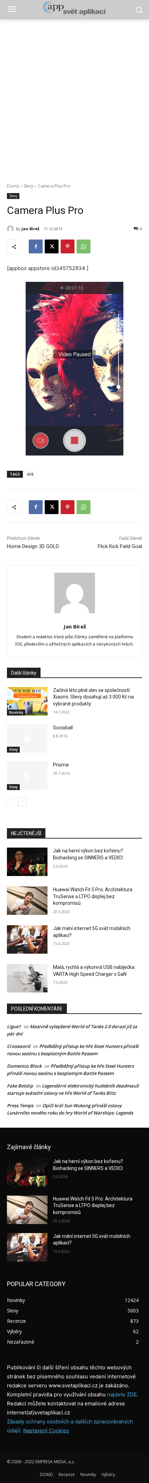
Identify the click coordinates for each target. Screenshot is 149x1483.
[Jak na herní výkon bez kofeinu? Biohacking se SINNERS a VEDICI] (27, 862)
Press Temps (20, 1105)
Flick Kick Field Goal (120, 546)
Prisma (61, 764)
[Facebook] (36, 246)
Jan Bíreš (30, 228)
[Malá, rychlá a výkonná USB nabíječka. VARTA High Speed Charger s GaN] (27, 978)
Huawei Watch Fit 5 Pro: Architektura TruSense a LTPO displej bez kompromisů (92, 896)
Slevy (28, 186)
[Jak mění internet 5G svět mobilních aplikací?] (27, 939)
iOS (30, 474)
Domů (13, 186)
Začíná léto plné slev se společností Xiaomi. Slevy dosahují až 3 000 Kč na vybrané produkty (93, 696)
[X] (52, 246)
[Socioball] (27, 739)
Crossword (18, 1046)
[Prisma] (27, 776)
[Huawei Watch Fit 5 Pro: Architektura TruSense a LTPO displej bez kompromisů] (27, 900)
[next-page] (22, 801)
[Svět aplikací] (74, 8)
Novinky (16, 712)
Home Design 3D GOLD (33, 546)
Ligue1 (14, 1026)
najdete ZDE (122, 1394)
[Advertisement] (74, 97)
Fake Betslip (20, 1086)
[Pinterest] (67, 246)
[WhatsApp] (83, 246)
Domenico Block (24, 1066)
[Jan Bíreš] (11, 228)
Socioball (63, 727)
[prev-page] (11, 801)
